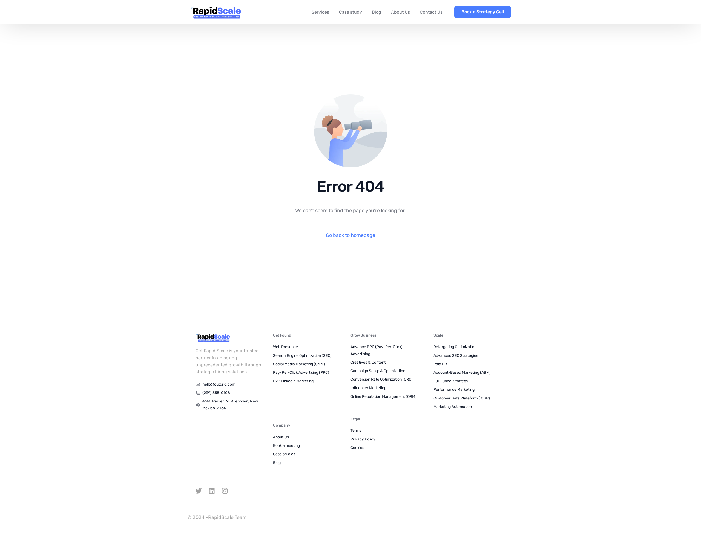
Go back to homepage (350, 235)
